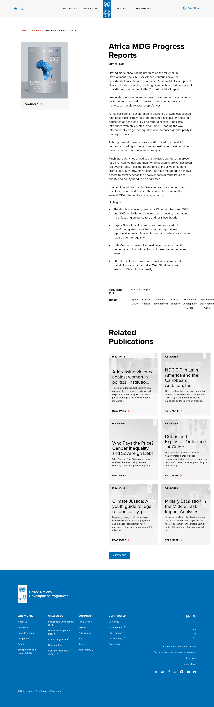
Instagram (181, 671)
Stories (81, 644)
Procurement (115, 627)
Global (15, 8)
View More (119, 555)
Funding (22, 644)
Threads (175, 671)
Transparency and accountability (27, 651)
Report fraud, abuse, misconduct (179, 646)
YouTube (188, 671)
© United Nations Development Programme (40, 691)
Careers (113, 621)
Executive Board (26, 633)
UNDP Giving (116, 638)
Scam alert (190, 658)
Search (21, 8)
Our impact (123, 8)
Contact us (114, 644)
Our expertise (55, 645)
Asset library (85, 649)
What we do (90, 8)
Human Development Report (59, 632)
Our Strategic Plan (57, 639)
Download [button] (31, 104)
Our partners (24, 638)
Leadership (23, 627)
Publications (36, 30)
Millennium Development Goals (190, 303)
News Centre (85, 621)
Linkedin (162, 671)
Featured (136, 289)
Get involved (143, 8)
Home (23, 30)
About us (22, 621)
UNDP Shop (115, 633)
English (192, 8)
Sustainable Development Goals (61, 623)
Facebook (169, 671)
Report (147, 289)
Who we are (70, 8)
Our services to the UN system (59, 652)
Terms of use (189, 664)
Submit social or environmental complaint (175, 652)
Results (82, 627)
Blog (80, 638)
